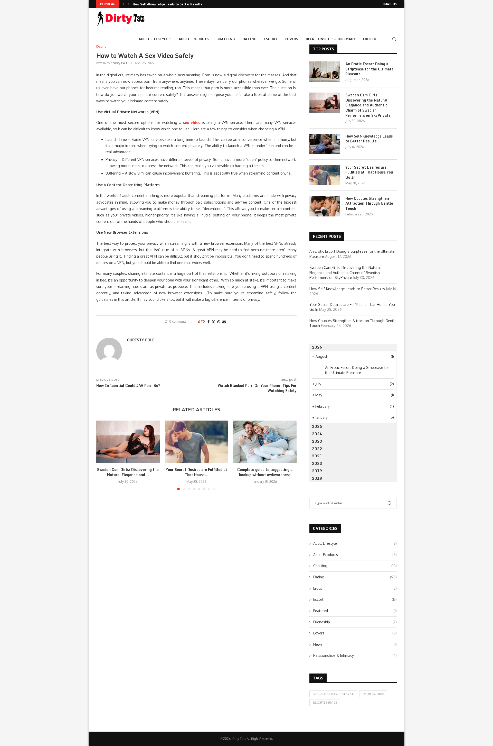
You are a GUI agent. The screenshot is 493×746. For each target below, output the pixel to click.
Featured (355, 610)
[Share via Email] (224, 322)
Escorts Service (325, 702)
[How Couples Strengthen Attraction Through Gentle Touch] (324, 206)
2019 (317, 471)
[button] (123, 4)
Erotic (369, 39)
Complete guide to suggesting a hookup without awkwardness (264, 472)
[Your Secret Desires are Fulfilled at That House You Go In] (196, 442)
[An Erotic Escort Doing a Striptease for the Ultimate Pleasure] (324, 71)
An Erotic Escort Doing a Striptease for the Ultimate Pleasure (369, 69)
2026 (317, 347)
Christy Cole (119, 63)
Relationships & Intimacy (330, 39)
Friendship (355, 622)
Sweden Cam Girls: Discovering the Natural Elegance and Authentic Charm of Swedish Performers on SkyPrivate (368, 105)
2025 (317, 426)
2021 (317, 456)
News (355, 644)
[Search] (394, 39)
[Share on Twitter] (213, 322)
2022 (317, 449)
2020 (317, 463)
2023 (317, 441)
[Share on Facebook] (208, 322)
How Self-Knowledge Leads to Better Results (167, 4)
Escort (271, 39)
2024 (317, 434)
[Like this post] (203, 322)
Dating (250, 39)
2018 (317, 478)
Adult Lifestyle (153, 39)
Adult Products (194, 39)
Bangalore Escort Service (333, 694)
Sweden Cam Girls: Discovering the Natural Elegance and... (128, 472)
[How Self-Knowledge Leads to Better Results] (324, 144)
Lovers (291, 39)
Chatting (225, 39)
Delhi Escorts (373, 694)
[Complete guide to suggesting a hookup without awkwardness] (265, 442)
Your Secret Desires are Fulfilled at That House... (196, 472)
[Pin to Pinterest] (218, 322)
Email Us (390, 4)
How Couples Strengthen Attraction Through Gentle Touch (369, 203)
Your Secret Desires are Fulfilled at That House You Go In (369, 172)
